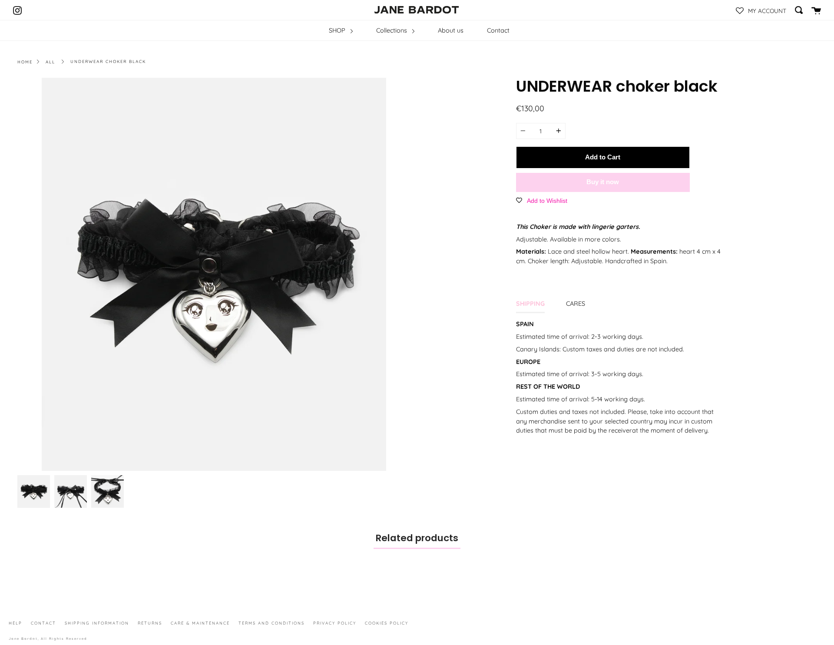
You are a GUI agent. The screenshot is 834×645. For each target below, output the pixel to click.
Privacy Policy (334, 622)
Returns (150, 622)
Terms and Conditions (271, 622)
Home (25, 61)
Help (15, 622)
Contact (498, 30)
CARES (575, 304)
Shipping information (97, 622)
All (50, 61)
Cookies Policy (386, 622)
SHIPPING (530, 304)
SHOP (338, 30)
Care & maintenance (200, 622)
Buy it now (602, 181)
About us (450, 30)
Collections (392, 30)
